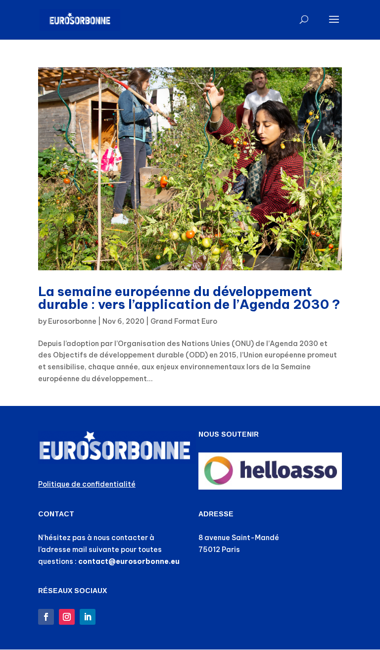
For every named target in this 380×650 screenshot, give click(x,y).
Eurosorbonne (72, 321)
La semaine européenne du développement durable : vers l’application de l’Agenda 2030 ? (189, 297)
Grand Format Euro (183, 321)
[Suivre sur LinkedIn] (87, 617)
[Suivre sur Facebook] (46, 617)
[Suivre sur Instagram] (67, 617)
